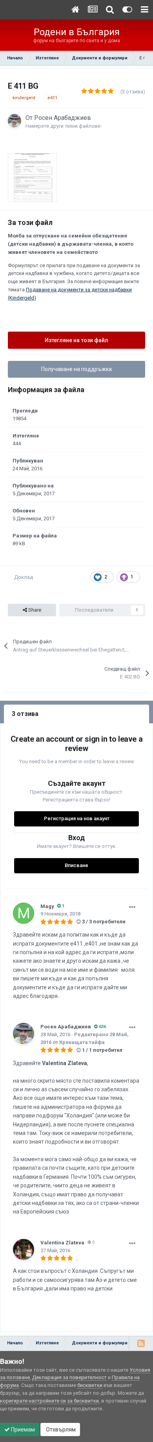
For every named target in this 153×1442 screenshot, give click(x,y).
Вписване (76, 865)
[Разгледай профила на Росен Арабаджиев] (14, 120)
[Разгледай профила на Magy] (23, 913)
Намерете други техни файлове (63, 126)
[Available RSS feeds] (141, 1343)
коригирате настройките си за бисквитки (49, 1401)
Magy (47, 906)
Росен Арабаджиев (62, 117)
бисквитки (89, 1385)
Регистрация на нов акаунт (76, 818)
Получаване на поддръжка (76, 369)
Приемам (22, 1429)
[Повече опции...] (132, 907)
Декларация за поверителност (69, 1377)
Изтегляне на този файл (76, 340)
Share (34, 610)
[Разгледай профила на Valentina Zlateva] (23, 1249)
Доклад (23, 577)
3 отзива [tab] (25, 713)
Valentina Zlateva (62, 1243)
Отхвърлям (60, 1429)
